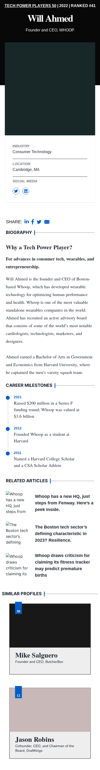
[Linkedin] (25, 191)
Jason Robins (34, 739)
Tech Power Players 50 (30, 6)
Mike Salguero (36, 655)
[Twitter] (16, 191)
